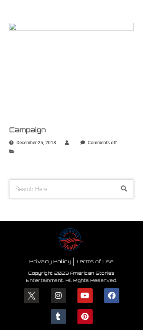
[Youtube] (85, 295)
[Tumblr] (58, 316)
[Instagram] (58, 295)
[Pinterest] (85, 316)
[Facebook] (111, 295)
